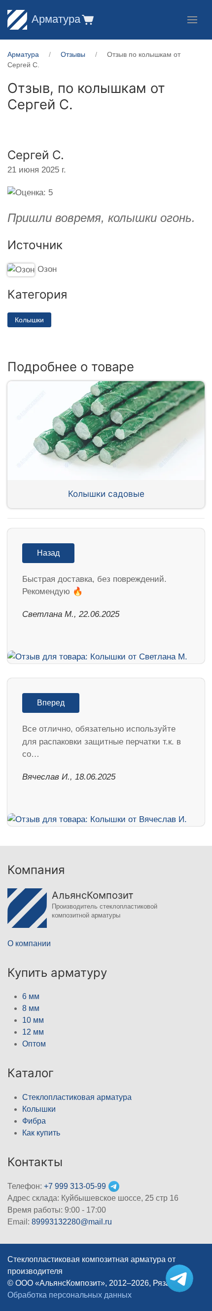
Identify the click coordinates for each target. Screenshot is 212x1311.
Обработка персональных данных (69, 1295)
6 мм (30, 996)
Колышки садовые (106, 493)
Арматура (56, 19)
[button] (87, 19)
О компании (29, 943)
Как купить (41, 1133)
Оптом (34, 1044)
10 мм (33, 1020)
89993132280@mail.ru (72, 1222)
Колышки (29, 320)
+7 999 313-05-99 (75, 1186)
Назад (48, 553)
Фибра (34, 1121)
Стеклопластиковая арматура (77, 1097)
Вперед (51, 703)
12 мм (33, 1032)
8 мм (30, 1008)
